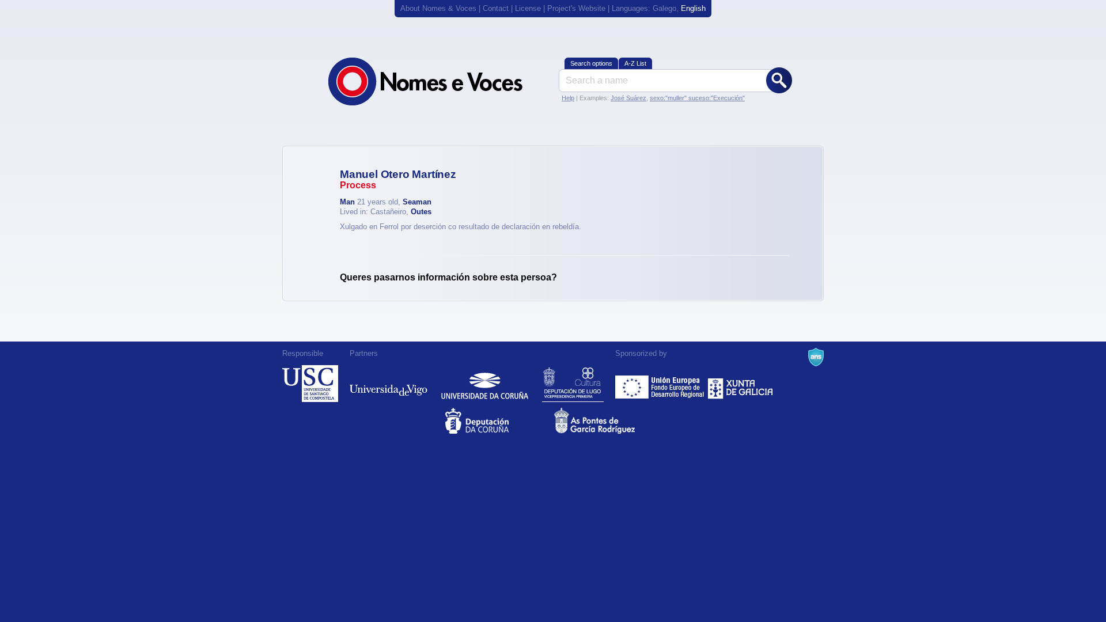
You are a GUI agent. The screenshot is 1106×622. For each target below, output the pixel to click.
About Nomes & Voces (438, 8)
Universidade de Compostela (310, 383)
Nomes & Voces (437, 81)
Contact (496, 8)
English (693, 8)
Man (347, 202)
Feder (660, 383)
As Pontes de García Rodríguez (607, 421)
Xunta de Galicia (740, 383)
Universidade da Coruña (484, 383)
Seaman (417, 202)
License (528, 8)
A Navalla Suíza (816, 357)
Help (568, 97)
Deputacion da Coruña (498, 421)
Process (358, 185)
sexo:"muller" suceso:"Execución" (697, 97)
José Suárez (628, 97)
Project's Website (576, 8)
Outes (421, 211)
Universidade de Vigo (388, 383)
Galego (664, 8)
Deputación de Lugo (573, 383)
